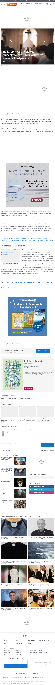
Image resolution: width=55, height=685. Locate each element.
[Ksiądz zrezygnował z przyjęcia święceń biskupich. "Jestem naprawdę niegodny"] (14, 550)
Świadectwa (18, 652)
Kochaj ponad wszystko (34, 361)
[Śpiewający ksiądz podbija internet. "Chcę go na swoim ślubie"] (14, 574)
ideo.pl (29, 683)
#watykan (27, 398)
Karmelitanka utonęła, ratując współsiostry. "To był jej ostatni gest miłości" (41, 561)
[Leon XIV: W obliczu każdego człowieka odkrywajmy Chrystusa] (9, 411)
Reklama (32, 681)
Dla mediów (28, 681)
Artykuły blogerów (8, 652)
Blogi (21, 0)
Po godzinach (32, 640)
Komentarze (29, 3)
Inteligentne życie (45, 640)
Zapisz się (15, 666)
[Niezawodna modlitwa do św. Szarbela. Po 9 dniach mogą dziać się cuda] (20, 482)
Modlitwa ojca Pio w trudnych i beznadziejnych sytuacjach (5, 491)
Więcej (36, 3)
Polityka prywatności (17, 681)
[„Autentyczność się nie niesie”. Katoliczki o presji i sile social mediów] (20, 504)
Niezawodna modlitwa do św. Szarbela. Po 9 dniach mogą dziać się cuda (6, 480)
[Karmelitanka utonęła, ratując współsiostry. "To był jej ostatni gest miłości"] (41, 550)
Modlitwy (29, 654)
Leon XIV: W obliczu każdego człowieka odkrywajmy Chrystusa (7, 420)
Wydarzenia (21, 3)
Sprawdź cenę (28, 388)
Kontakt (23, 681)
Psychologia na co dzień (32, 652)
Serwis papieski (7, 650)
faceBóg (25, 0)
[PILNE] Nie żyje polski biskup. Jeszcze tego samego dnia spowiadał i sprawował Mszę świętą (41, 538)
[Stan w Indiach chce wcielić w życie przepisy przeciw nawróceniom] (10, 255)
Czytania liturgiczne (32, 650)
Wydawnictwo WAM (16, 677)
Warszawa (40, 3)
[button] (47, 4)
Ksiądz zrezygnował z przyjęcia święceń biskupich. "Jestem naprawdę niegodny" (13, 561)
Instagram (53, 1)
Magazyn (6, 0)
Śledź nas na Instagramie (38, 492)
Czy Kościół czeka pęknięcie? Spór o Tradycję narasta (41, 608)
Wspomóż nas (44, 351)
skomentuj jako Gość (12, 443)
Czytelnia (19, 643)
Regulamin (10, 681)
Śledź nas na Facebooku (38, 486)
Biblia (2, 0)
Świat (5, 640)
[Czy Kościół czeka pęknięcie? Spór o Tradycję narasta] (41, 598)
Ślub (5, 654)
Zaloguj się (3, 443)
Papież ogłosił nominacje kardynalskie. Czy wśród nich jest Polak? (32, 282)
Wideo (41, 643)
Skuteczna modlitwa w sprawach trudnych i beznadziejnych (6, 458)
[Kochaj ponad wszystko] (13, 374)
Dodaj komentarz (47, 444)
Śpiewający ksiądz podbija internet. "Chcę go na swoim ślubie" (12, 585)
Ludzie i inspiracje (43, 652)
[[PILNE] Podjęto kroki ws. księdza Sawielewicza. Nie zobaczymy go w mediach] (14, 598)
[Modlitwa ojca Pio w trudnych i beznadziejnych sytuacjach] (20, 493)
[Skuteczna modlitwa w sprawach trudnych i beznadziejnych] (20, 461)
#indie (2, 398)
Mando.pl (27, 677)
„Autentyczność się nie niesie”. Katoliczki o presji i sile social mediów (6, 502)
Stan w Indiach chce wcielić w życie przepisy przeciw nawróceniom (9, 265)
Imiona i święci (19, 654)
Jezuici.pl (5, 677)
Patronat (45, 681)
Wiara (20, 5)
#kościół (20, 398)
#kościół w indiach (11, 398)
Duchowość (18, 650)
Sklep (30, 0)
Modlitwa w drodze (14, 0)
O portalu (5, 681)
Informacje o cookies (39, 681)
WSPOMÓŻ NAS (35, 673)
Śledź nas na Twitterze (37, 489)
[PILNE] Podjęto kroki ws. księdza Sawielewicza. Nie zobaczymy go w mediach (13, 609)
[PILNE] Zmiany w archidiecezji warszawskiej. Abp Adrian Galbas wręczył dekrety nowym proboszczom (41, 585)
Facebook (49, 1)
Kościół (5, 61)
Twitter (51, 1)
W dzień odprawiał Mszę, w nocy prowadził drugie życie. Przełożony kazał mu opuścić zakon (7, 469)
